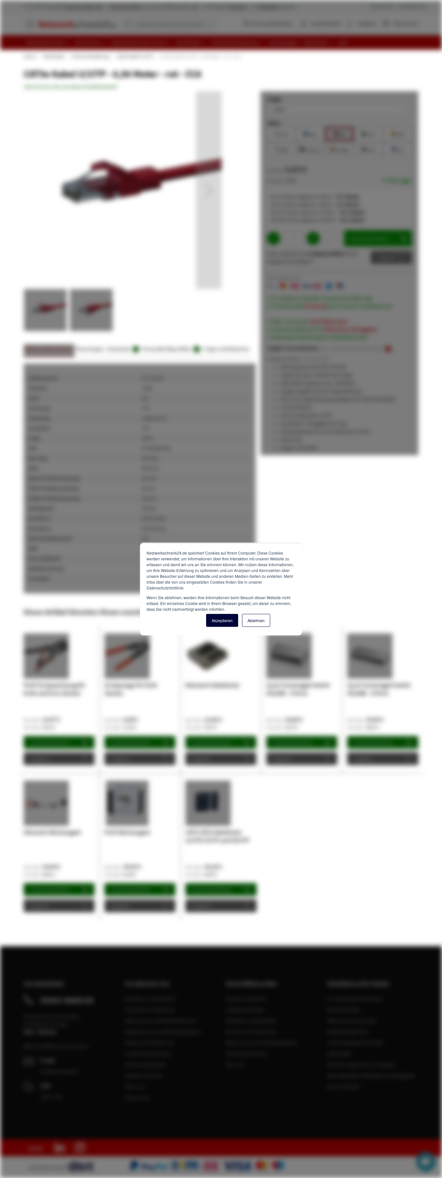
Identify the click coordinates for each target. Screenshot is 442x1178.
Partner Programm (246, 998)
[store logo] (70, 24)
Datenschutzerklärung (149, 1042)
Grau (281, 133)
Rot (339, 133)
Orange (339, 149)
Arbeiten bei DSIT (144, 1075)
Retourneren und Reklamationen (160, 1020)
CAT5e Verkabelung (90, 56)
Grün (368, 133)
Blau (310, 133)
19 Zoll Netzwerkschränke (355, 998)
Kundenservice (382, 6)
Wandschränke (343, 1009)
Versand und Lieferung (149, 1009)
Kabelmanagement (347, 1031)
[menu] (223, 42)
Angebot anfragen (245, 1009)
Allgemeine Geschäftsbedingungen (163, 1031)
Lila (397, 149)
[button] (209, 190)
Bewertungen (90, 349)
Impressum (137, 1097)
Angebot (386, 257)
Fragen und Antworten (226, 349)
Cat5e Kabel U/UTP (134, 56)
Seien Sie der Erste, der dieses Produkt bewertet (70, 87)
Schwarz (310, 149)
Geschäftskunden (412, 6)
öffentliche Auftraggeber (351, 329)
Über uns (135, 1086)
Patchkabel (53, 56)
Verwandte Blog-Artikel (170, 349)
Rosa (368, 149)
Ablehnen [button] (256, 620)
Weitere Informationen (49, 349)
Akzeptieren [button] (222, 620)
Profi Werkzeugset (127, 832)
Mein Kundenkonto (247, 1053)
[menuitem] (48, 42)
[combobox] (169, 24)
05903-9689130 (67, 1000)
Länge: (274, 99)
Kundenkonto (326, 23)
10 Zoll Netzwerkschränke (355, 1042)
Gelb (398, 133)
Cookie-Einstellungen (148, 1053)
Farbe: (274, 123)
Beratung (314, 306)
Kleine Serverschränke (351, 1020)
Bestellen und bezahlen (150, 998)
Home (29, 56)
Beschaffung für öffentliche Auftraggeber (371, 1075)
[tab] (49, 350)
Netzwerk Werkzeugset (52, 832)
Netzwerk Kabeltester (212, 685)
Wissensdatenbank (272, 23)
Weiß (281, 149)
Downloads (122, 349)
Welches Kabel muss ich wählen (361, 1064)
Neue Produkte (343, 1086)
